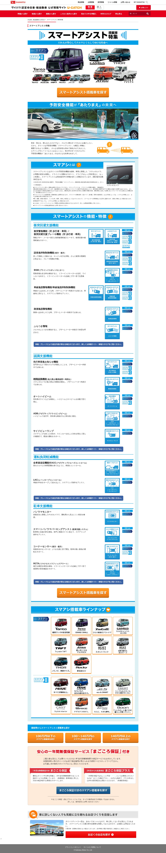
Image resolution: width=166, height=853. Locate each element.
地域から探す (37, 14)
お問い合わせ (125, 2)
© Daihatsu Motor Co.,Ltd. (83, 850)
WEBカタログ (106, 14)
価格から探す (51, 14)
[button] (147, 2)
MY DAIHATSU (139, 2)
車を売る (118, 14)
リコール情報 (112, 2)
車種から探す (23, 14)
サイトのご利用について (92, 847)
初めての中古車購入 (88, 14)
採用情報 (101, 2)
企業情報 (91, 2)
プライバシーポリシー (73, 847)
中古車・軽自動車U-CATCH (36, 19)
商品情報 (81, 2)
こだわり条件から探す (68, 14)
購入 (99, 7)
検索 (90, 7)
